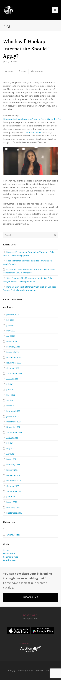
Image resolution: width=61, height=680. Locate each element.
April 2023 (10, 336)
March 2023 (11, 341)
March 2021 (11, 459)
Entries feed (9, 553)
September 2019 (14, 512)
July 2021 (10, 443)
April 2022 (10, 400)
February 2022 (13, 411)
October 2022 (12, 368)
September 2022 (14, 373)
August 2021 (12, 437)
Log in (6, 550)
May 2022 (10, 395)
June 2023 (10, 325)
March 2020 (11, 502)
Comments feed (10, 556)
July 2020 (10, 496)
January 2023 (12, 352)
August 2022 (12, 378)
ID (7, 529)
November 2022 (13, 362)
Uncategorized (13, 534)
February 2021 (13, 464)
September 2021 (14, 432)
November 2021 (13, 427)
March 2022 (11, 405)
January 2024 (12, 314)
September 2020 (14, 491)
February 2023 (13, 346)
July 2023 (10, 320)
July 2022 (10, 384)
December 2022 (13, 357)
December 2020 (13, 475)
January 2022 (12, 416)
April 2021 (10, 453)
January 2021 (12, 469)
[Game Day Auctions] (8, 9)
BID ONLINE (30, 597)
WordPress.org (10, 560)
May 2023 (10, 330)
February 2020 (13, 507)
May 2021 (10, 448)
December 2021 (13, 421)
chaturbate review (32, 132)
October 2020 (12, 486)
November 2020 (13, 480)
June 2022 (10, 389)
